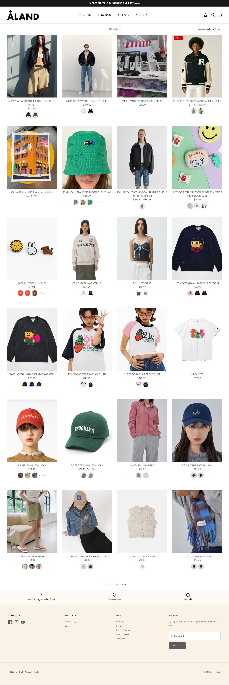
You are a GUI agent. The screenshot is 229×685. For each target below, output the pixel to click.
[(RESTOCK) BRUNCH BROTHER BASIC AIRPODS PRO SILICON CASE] (197, 157)
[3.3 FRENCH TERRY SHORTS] (32, 521)
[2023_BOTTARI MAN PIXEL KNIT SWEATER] (32, 339)
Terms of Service (123, 638)
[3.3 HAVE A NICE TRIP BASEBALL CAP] (87, 521)
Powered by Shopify (32, 672)
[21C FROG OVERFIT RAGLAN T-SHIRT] (87, 339)
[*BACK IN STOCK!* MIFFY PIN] (32, 248)
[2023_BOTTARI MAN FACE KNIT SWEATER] (197, 248)
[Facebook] (10, 622)
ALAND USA (19, 672)
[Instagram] (16, 622)
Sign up (177, 645)
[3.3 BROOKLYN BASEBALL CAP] (87, 430)
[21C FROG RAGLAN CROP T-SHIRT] (142, 339)
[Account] (205, 15)
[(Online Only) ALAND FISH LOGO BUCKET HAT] (87, 157)
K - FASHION (104, 15)
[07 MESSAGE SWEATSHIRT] (87, 248)
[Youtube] (23, 622)
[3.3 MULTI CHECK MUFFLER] (197, 521)
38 (117, 584)
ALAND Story (70, 621)
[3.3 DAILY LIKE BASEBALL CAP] (197, 430)
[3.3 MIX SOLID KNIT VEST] (142, 521)
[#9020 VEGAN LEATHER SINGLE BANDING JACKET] (32, 66)
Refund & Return (123, 630)
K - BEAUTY (123, 15)
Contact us (120, 621)
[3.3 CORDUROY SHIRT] (142, 430)
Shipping (120, 626)
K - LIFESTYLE (142, 15)
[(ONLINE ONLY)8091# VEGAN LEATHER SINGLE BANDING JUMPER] (142, 157)
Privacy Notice (122, 634)
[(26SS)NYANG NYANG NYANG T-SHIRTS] (142, 66)
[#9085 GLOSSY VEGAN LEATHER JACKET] (87, 66)
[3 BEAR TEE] (197, 339)
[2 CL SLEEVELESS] (142, 248)
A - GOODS (85, 15)
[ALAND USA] (23, 15)
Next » (124, 584)
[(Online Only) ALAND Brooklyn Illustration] (32, 157)
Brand (67, 626)
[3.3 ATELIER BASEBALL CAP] (32, 430)
